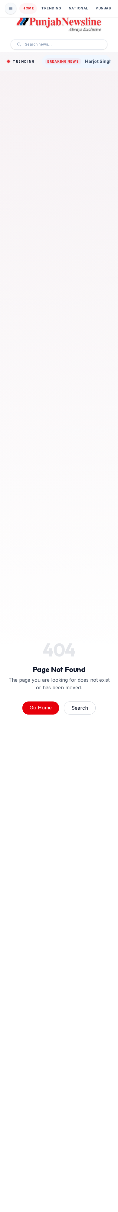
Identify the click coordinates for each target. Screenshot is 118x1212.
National (78, 8)
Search (79, 708)
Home (28, 8)
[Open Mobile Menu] (10, 8)
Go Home (41, 708)
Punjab (103, 8)
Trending (51, 8)
